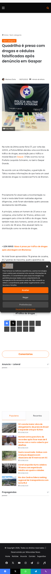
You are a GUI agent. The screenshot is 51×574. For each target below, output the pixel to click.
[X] (13, 323)
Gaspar (20, 156)
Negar (25, 297)
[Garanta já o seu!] (25, 138)
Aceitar (25, 290)
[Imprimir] (32, 329)
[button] (47, 266)
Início (6, 35)
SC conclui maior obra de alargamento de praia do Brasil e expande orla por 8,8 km (33, 427)
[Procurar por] (47, 9)
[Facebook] (6, 323)
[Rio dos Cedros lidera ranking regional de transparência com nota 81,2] (9, 481)
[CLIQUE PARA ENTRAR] (25, 342)
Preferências (25, 304)
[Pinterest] (32, 323)
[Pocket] (19, 329)
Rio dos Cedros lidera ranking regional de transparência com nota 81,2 (33, 480)
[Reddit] (38, 323)
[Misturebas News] (13, 7)
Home (7, 556)
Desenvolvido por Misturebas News (25, 552)
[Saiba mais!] (25, 186)
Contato (32, 556)
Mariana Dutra (10, 79)
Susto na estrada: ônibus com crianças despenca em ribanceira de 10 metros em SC (32, 455)
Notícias (15, 556)
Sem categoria (15, 35)
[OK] (13, 329)
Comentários (26, 354)
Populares (14, 415)
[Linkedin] (19, 323)
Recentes (37, 415)
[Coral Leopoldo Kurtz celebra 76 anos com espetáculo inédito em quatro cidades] (9, 468)
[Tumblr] (25, 323)
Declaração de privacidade (25, 309)
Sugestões (41, 556)
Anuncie (23, 556)
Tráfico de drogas (26, 313)
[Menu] (3, 9)
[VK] (6, 329)
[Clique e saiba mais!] (25, 22)
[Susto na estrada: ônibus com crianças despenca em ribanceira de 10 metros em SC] (9, 456)
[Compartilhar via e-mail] (25, 329)
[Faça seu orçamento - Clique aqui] (25, 237)
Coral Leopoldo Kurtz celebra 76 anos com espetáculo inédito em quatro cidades (32, 467)
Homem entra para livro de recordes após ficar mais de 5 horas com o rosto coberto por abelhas (33, 440)
